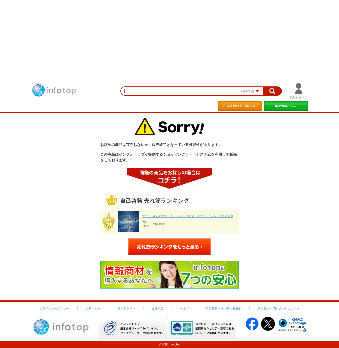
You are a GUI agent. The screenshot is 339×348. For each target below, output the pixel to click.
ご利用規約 (93, 308)
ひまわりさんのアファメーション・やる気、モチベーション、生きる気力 (187, 216)
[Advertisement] (169, 34)
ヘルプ (184, 308)
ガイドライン (126, 308)
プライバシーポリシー (54, 308)
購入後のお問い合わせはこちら (279, 308)
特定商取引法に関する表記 (223, 308)
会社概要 (158, 308)
